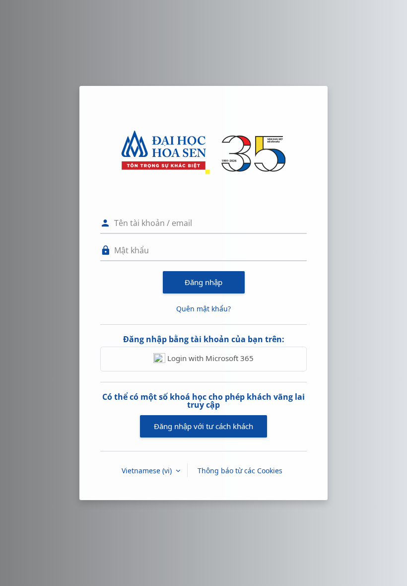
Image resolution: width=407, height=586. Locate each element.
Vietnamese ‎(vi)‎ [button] (148, 470)
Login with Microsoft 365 (209, 358)
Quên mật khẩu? (203, 308)
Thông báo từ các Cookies (240, 470)
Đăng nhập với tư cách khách (203, 426)
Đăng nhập (203, 282)
